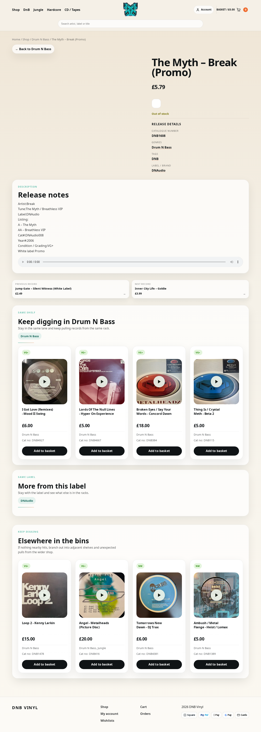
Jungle (38, 10)
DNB (155, 159)
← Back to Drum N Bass (33, 49)
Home (16, 39)
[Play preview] (79, 108)
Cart (143, 707)
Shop (16, 10)
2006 (30, 240)
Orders (145, 714)
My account (109, 714)
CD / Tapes (72, 10)
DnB (26, 10)
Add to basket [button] (44, 451)
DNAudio (158, 170)
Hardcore (54, 10)
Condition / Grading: (32, 246)
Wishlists (107, 720)
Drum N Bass (40, 39)
